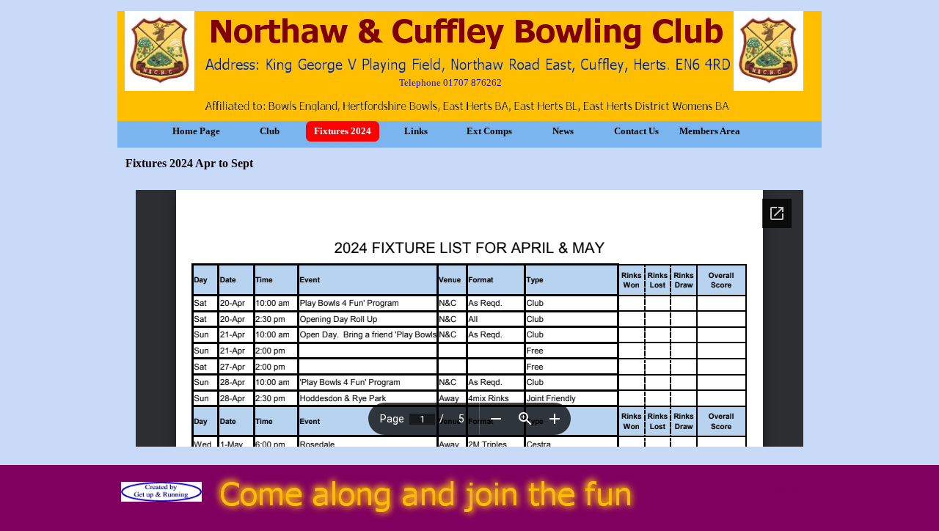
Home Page (196, 130)
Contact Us (636, 130)
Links (416, 130)
